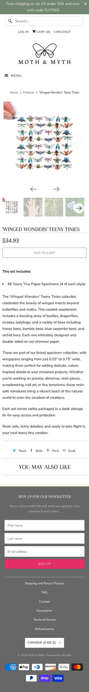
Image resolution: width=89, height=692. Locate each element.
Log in (23, 32)
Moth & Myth (36, 655)
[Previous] (33, 188)
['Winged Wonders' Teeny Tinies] (44, 142)
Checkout (62, 32)
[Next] (56, 188)
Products (29, 92)
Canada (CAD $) (42, 642)
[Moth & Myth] (44, 54)
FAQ (44, 592)
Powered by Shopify (58, 655)
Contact (44, 602)
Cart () (43, 32)
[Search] (10, 21)
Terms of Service (44, 620)
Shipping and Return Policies (44, 583)
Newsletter (44, 611)
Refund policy (44, 629)
